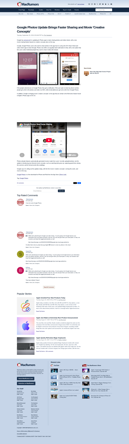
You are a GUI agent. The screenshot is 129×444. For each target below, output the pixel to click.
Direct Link (63, 174)
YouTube (56, 365)
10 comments (20, 183)
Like (33, 205)
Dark (49, 436)
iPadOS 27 (68, 14)
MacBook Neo (92, 14)
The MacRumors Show (94, 365)
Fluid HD (40, 436)
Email (18, 394)
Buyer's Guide (67, 10)
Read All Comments (49, 287)
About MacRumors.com (25, 378)
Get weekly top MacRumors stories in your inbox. (48, 188)
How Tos (48, 10)
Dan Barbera (20, 415)
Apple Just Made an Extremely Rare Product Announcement (57, 318)
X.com (21, 394)
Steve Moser (20, 420)
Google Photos (21, 174)
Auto (44, 436)
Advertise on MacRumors (26, 383)
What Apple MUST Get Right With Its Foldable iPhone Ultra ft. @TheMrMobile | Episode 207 (101, 377)
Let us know (80, 4)
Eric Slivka (33, 391)
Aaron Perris (34, 420)
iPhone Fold (51, 14)
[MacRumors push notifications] (106, 4)
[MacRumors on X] (97, 4)
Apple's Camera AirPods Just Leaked (69, 390)
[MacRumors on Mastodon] (100, 4)
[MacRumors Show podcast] (89, 4)
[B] (20, 273)
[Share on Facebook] (79, 183)
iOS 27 (59, 14)
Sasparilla (28, 251)
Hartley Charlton (62, 340)
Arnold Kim (19, 391)
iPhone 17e (103, 14)
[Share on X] (75, 183)
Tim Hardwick (48, 35)
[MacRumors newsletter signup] (111, 4)
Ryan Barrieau (34, 415)
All (111, 14)
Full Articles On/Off (30, 436)
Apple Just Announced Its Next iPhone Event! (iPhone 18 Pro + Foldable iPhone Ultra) (70, 377)
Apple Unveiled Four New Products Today (50, 298)
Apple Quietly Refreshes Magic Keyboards (51, 338)
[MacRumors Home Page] (28, 4)
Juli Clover (19, 397)
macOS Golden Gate (80, 14)
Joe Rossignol (61, 300)
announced (27, 40)
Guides (41, 10)
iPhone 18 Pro (40, 14)
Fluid (36, 436)
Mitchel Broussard (21, 403)
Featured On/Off (20, 436)
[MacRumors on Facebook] (95, 4)
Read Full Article (40, 311)
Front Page (22, 10)
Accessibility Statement (22, 433)
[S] (20, 257)
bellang (28, 267)
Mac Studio (30, 14)
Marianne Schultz (35, 409)
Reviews (57, 10)
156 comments (49, 351)
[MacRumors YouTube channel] (103, 4)
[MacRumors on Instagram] (92, 4)
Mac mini (21, 14)
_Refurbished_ (30, 199)
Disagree (37, 205)
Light (47, 436)
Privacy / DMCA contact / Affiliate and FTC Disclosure (28, 431)
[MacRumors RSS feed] (108, 4)
